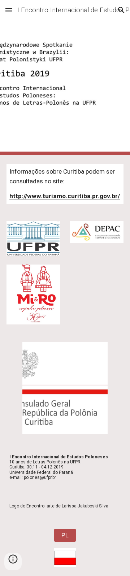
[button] (8, 10)
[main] (65, 184)
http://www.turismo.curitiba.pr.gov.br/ (64, 196)
